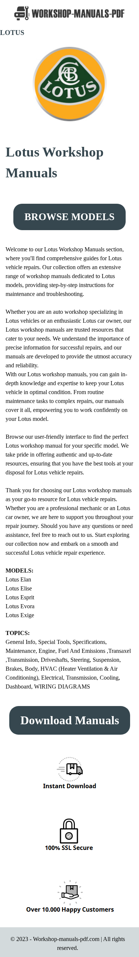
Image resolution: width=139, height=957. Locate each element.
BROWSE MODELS (69, 216)
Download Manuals (69, 720)
